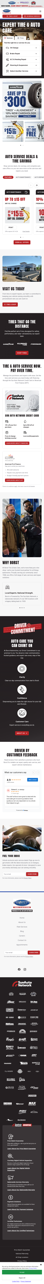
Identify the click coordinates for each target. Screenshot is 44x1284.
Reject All (22, 1278)
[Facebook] (19, 969)
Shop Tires (22, 353)
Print (11, 227)
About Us (21, 733)
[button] (41, 1265)
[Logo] (6, 11)
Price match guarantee (22, 1250)
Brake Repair (15, 54)
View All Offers (22, 242)
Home (22, 918)
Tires (22, 38)
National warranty (22, 1254)
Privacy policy (22, 1261)
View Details (26, 231)
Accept (22, 1272)
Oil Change (14, 48)
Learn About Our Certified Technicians (20, 1231)
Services (10, 38)
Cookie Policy (16, 1281)
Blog (22, 931)
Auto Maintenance (23, 177)
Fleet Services (22, 927)
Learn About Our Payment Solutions (20, 1209)
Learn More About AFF (14, 480)
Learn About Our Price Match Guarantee (21, 1149)
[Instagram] (25, 969)
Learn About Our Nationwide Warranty (21, 1190)
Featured (8, 177)
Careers (22, 936)
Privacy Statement (26, 1281)
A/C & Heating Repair (18, 59)
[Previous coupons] (30, 185)
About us (22, 922)
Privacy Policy (33, 1268)
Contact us (22, 940)
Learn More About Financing (17, 443)
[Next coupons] (36, 185)
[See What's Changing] (22, 4)
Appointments (22, 945)
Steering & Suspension (19, 65)
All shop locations (22, 1257)
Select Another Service (19, 71)
